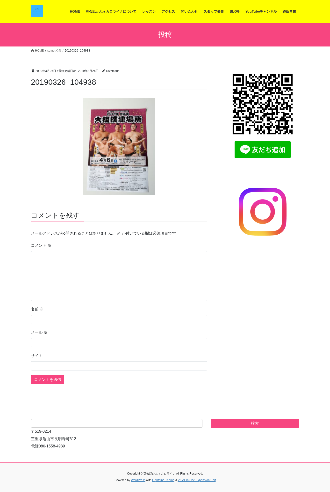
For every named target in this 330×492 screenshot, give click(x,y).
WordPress (138, 480)
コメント (41, 245)
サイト (37, 356)
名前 (37, 309)
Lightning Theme (163, 480)
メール (39, 332)
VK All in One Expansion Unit (197, 480)
